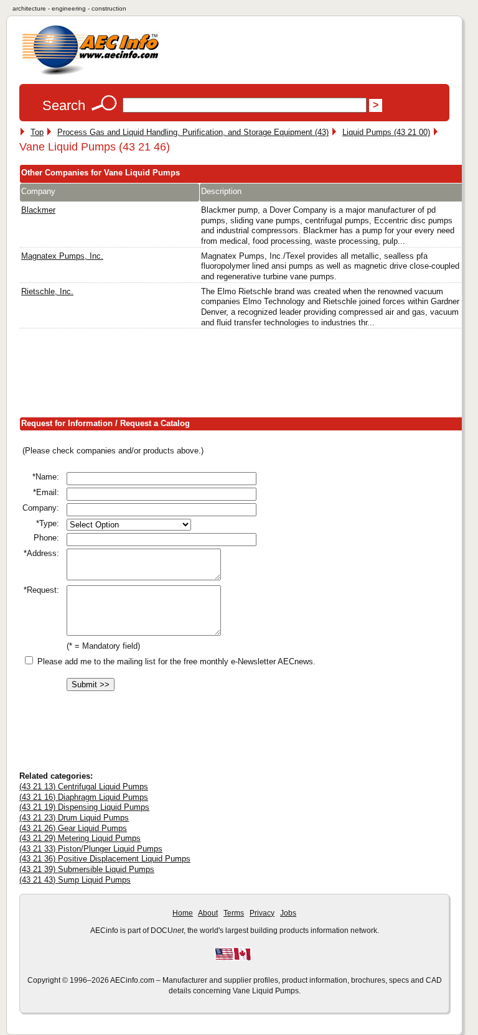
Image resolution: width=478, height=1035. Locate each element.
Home (182, 913)
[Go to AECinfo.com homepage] (90, 73)
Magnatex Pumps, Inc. (62, 256)
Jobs (288, 913)
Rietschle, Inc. (47, 291)
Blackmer (38, 210)
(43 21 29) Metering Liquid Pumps (80, 838)
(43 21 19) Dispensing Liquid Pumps (84, 807)
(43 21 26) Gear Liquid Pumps (73, 828)
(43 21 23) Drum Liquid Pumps (74, 817)
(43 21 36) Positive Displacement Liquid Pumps (104, 858)
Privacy (262, 913)
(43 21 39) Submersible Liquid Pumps (86, 869)
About (208, 913)
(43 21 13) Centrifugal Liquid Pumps (83, 786)
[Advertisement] (245, 376)
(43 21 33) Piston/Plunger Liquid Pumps (90, 848)
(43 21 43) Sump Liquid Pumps (75, 879)
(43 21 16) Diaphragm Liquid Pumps (83, 797)
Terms (233, 913)
